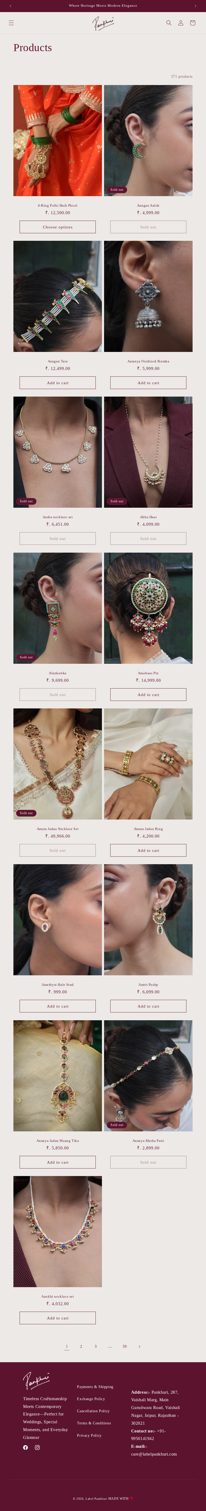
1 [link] (67, 1346)
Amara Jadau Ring (148, 829)
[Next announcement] (195, 6)
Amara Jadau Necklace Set (58, 829)
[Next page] (139, 1347)
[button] (11, 23)
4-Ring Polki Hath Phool (58, 205)
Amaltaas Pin (148, 673)
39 (125, 1346)
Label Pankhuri (96, 1498)
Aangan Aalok (148, 205)
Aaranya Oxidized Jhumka (148, 361)
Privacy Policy (89, 1436)
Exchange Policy (91, 1399)
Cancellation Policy (93, 1411)
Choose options (58, 227)
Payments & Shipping (95, 1387)
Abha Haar (148, 517)
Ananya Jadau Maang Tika (57, 1140)
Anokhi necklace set (57, 1296)
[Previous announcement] (10, 6)
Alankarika (58, 673)
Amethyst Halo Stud (58, 985)
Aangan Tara (58, 361)
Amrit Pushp (148, 985)
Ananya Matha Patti (148, 1140)
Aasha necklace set (58, 517)
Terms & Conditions (94, 1423)
